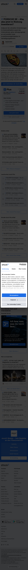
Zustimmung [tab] (5, 269)
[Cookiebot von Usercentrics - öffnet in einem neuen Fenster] (19, 265)
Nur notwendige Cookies (14, 304)
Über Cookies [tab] (22, 269)
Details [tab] (14, 269)
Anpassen (13, 299)
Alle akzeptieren (14, 295)
